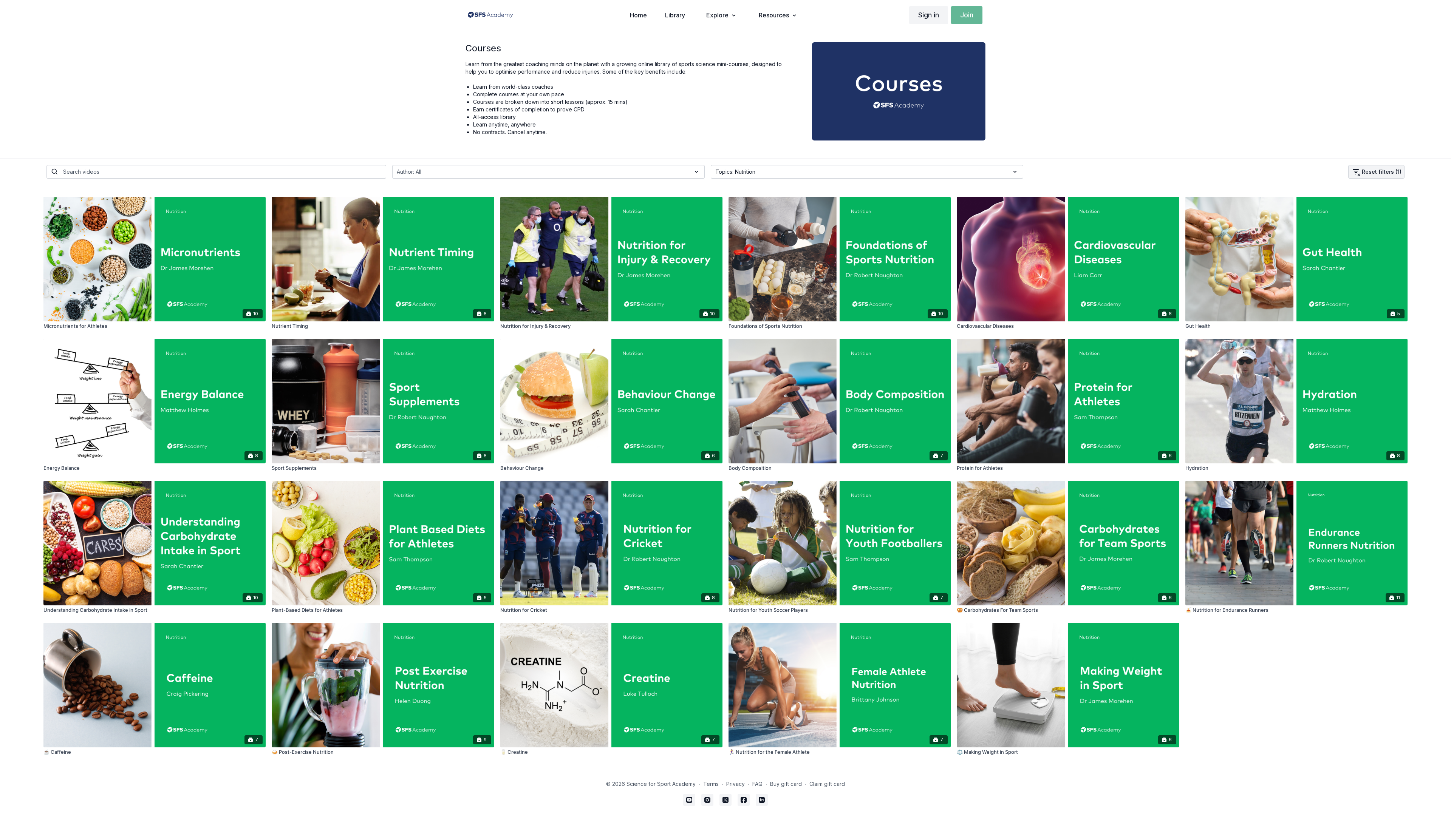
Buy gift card (786, 784)
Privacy (735, 784)
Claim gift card (827, 784)
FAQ (757, 784)
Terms (711, 784)
